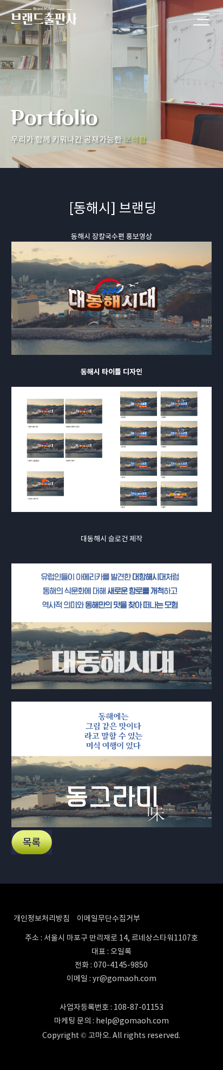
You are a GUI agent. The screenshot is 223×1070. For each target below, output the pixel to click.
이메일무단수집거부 (108, 918)
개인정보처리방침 (42, 918)
